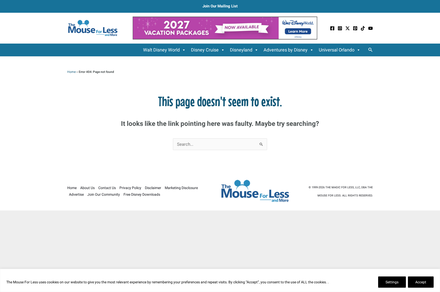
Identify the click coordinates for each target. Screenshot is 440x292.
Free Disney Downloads (141, 194)
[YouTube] (370, 28)
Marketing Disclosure (181, 188)
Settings (392, 282)
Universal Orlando (336, 49)
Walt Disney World (161, 49)
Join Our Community (103, 194)
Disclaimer (153, 188)
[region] (220, 280)
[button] (370, 50)
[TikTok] (363, 28)
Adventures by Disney (286, 49)
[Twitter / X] (347, 28)
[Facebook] (332, 28)
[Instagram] (340, 28)
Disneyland (241, 49)
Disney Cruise (205, 49)
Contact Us (107, 188)
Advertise (76, 194)
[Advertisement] (220, 251)
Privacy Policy (130, 188)
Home (71, 72)
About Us (87, 188)
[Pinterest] (355, 28)
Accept (420, 282)
